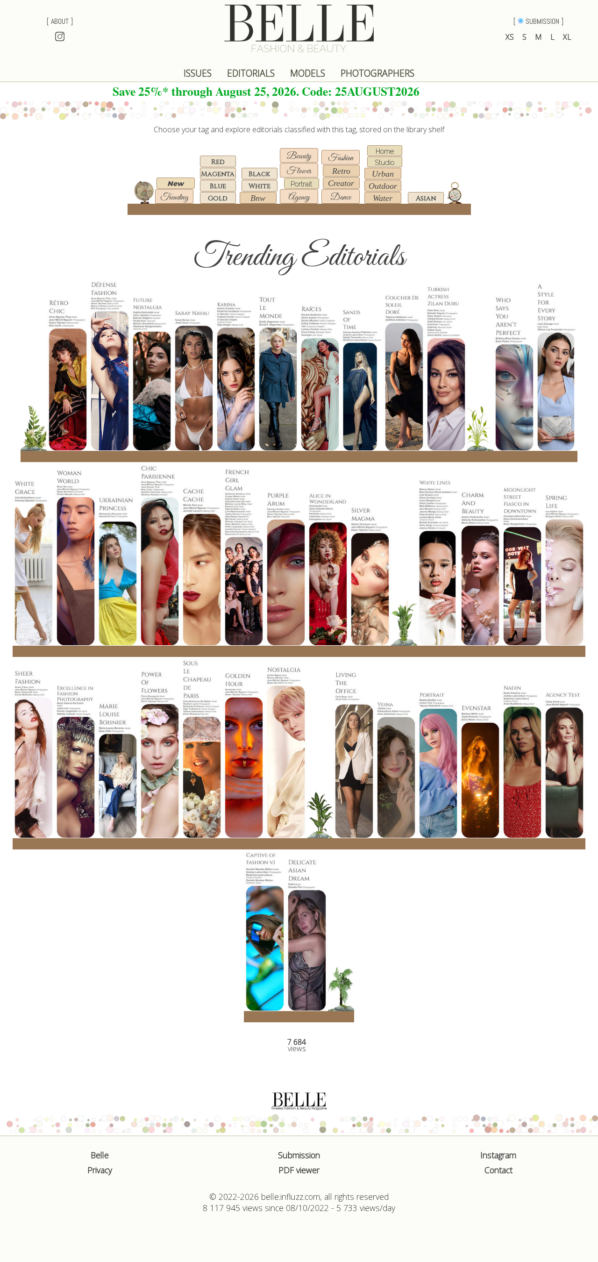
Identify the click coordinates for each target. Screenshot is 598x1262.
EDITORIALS (251, 73)
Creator (341, 183)
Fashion (340, 158)
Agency (299, 197)
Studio (384, 162)
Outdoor (383, 186)
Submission (299, 1155)
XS (509, 37)
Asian (426, 198)
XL (567, 37)
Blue (218, 186)
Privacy (99, 1170)
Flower (298, 171)
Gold (218, 198)
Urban (383, 173)
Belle (100, 1155)
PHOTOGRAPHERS (377, 73)
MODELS (307, 73)
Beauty (298, 156)
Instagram (498, 1155)
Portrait (301, 184)
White (260, 186)
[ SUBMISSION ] (538, 21)
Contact (498, 1170)
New (175, 183)
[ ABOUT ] (60, 21)
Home (385, 151)
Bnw (257, 198)
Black (259, 174)
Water (382, 198)
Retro (341, 171)
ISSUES (198, 73)
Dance (340, 197)
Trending (174, 197)
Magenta (218, 174)
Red (218, 161)
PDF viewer (299, 1170)
